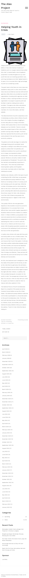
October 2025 (5, 367)
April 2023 (5, 460)
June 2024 (5, 417)
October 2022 (5, 479)
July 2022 (4, 488)
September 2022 (6, 482)
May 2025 (4, 383)
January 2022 (6, 507)
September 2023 (6, 445)
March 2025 (5, 389)
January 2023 (6, 470)
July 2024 (5, 414)
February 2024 (6, 429)
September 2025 (6, 370)
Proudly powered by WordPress (9, 574)
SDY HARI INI (5, 332)
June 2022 (5, 491)
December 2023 (6, 436)
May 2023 (4, 457)
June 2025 (5, 380)
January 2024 (6, 432)
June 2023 (5, 454)
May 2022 (4, 495)
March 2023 (5, 464)
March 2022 (5, 501)
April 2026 (5, 349)
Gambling (7, 516)
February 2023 (6, 467)
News (3, 34)
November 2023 (6, 439)
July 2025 (4, 377)
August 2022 (5, 485)
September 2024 (6, 408)
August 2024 (5, 411)
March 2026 (5, 352)
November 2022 (6, 476)
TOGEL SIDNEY (6, 328)
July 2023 (4, 451)
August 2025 (5, 374)
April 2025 (5, 386)
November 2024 (6, 401)
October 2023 (5, 442)
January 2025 (6, 395)
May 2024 (4, 420)
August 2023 (5, 448)
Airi (24, 574)
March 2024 (5, 426)
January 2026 (6, 358)
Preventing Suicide (23, 319)
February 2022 (6, 504)
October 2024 (6, 405)
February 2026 (6, 355)
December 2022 (6, 473)
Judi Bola (4, 559)
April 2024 (5, 423)
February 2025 (6, 392)
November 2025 (6, 364)
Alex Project (11, 34)
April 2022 (5, 498)
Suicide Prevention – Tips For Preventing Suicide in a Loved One (7, 321)
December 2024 (6, 398)
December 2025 (6, 361)
